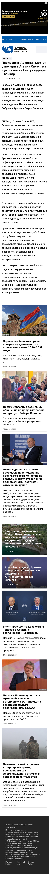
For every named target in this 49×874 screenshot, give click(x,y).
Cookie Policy (31, 863)
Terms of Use (21, 863)
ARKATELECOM (9, 39)
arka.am (9, 845)
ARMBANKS (26, 39)
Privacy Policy (8, 863)
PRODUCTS (42, 39)
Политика (7, 58)
